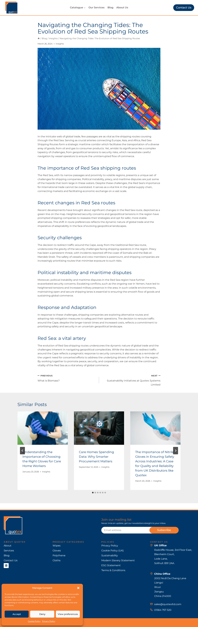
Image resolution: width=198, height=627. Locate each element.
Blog (110, 7)
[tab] (93, 492)
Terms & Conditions (113, 570)
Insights (60, 44)
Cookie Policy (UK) (112, 550)
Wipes (56, 545)
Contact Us (183, 7)
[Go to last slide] (22, 450)
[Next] (175, 450)
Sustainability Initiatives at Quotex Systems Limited (133, 380)
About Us (122, 7)
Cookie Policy (34, 621)
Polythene (59, 555)
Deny (42, 614)
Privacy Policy (48, 621)
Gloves (57, 550)
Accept (17, 614)
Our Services (96, 7)
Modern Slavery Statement (118, 560)
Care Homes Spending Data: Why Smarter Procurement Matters (96, 456)
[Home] (39, 38)
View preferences (68, 614)
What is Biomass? (49, 378)
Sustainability (109, 555)
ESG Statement (111, 565)
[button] (78, 588)
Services (9, 550)
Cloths (56, 560)
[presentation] (42, 428)
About (7, 545)
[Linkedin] (6, 565)
